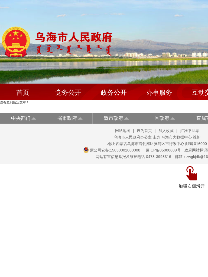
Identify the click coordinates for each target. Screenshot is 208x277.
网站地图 (122, 130)
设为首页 (144, 130)
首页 (22, 92)
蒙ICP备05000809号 (163, 150)
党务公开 (68, 92)
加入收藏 (166, 130)
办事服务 (159, 92)
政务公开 (114, 92)
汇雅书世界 (189, 130)
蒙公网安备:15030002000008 (115, 150)
